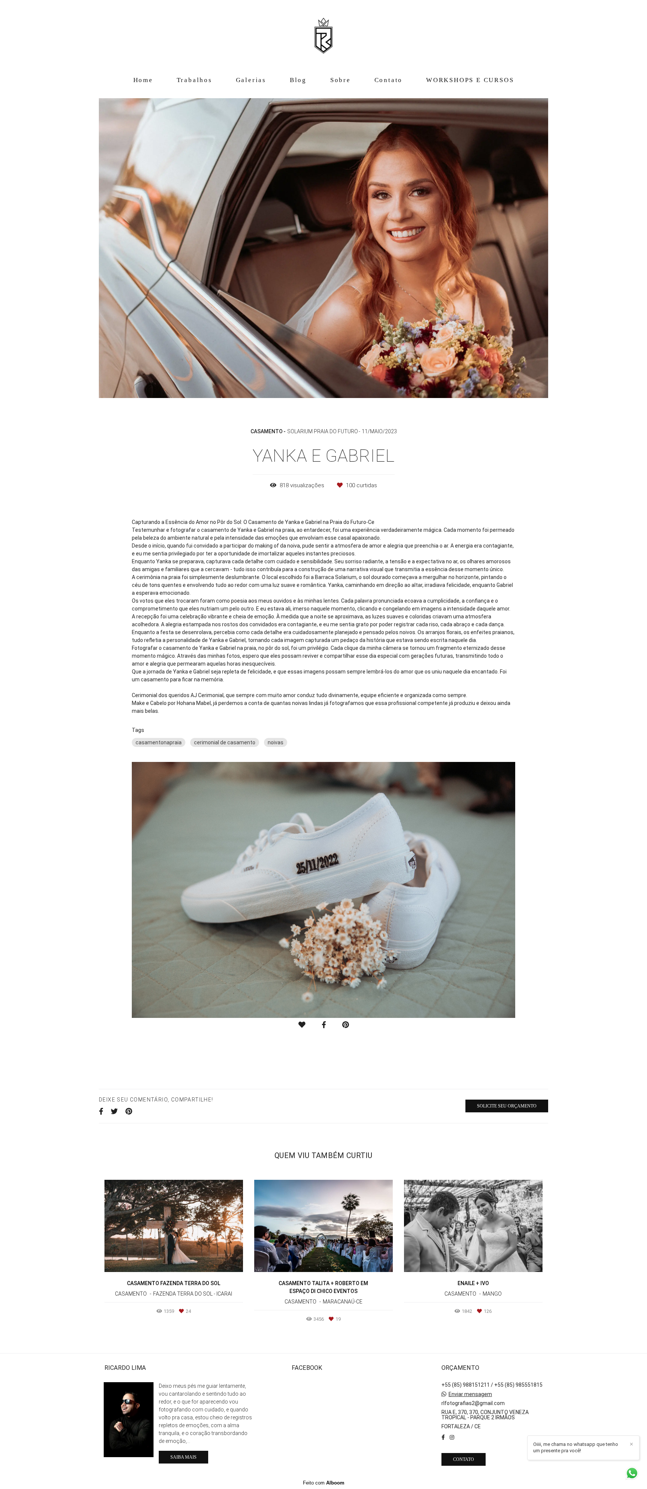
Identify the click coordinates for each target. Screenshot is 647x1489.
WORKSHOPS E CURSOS (470, 80)
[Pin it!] (345, 1025)
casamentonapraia (159, 742)
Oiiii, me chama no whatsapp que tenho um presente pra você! (575, 1447)
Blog (298, 80)
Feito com (323, 1483)
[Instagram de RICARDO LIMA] (452, 1437)
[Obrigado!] (302, 1025)
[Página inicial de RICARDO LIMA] (323, 35)
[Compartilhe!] (324, 1025)
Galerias (251, 80)
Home (143, 80)
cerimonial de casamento (224, 742)
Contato (388, 80)
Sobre (340, 80)
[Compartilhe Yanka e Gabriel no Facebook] (101, 1111)
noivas (275, 742)
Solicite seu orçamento (507, 1106)
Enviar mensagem (470, 1394)
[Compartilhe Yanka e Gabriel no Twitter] (114, 1111)
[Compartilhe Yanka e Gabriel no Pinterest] (128, 1111)
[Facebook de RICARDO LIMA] (443, 1437)
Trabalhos (194, 80)
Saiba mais (183, 1457)
